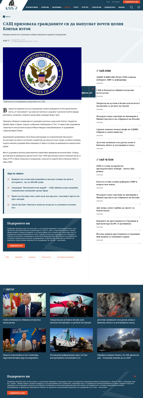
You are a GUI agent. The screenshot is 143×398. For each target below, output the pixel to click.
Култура (85, 7)
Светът (67, 7)
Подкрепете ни (16, 246)
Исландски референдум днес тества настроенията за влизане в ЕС (68, 356)
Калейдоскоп (110, 7)
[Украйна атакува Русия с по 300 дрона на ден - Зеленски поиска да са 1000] (118, 340)
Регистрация (116, 2)
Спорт (76, 7)
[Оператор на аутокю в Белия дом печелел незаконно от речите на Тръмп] (71, 305)
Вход (108, 2)
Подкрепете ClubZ (131, 2)
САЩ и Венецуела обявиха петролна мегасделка (22, 321)
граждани (32, 257)
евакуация (18, 257)
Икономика (56, 7)
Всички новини (32, 7)
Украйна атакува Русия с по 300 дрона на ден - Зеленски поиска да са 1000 (118, 356)
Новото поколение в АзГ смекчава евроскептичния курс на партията (20, 356)
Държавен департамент (65, 257)
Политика (45, 7)
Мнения (122, 7)
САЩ (7, 257)
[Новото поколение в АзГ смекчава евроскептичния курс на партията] (24, 340)
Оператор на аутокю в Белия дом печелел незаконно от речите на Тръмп (70, 321)
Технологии (96, 7)
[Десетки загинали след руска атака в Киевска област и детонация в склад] (118, 305)
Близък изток (46, 257)
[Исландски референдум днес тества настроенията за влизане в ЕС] (71, 340)
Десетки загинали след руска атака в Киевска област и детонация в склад (116, 321)
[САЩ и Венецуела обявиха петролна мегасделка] (24, 305)
